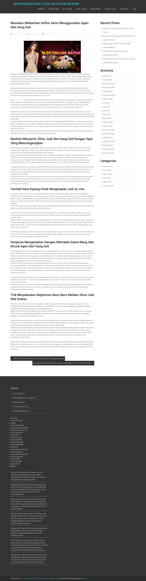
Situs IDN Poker (16, 543)
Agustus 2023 (108, 99)
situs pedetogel (16, 452)
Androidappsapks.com (21, 411)
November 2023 (109, 87)
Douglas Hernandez (33, 34)
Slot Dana (14, 418)
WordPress (84, 578)
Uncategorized (108, 186)
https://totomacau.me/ (19, 430)
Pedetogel (14, 475)
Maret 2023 (107, 118)
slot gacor (14, 447)
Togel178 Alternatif (17, 425)
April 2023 (106, 114)
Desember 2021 (109, 149)
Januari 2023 (107, 126)
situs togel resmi (17, 433)
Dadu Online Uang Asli (18, 487)
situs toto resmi (16, 437)
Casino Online (110, 9)
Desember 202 (108, 153)
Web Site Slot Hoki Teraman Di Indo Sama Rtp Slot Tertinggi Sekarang (38, 359)
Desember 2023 (109, 84)
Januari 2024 (107, 80)
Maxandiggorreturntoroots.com (24, 398)
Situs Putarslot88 (17, 442)
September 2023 (109, 95)
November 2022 (109, 134)
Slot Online (67, 9)
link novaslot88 (16, 440)
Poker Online (95, 9)
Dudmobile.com (19, 393)
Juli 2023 (106, 103)
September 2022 (109, 141)
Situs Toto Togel (17, 420)
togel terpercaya (17, 457)
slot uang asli (19, 100)
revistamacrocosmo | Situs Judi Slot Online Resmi (46, 3)
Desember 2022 (109, 130)
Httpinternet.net (19, 402)
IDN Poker (24, 516)
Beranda (41, 9)
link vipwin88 (15, 459)
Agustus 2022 (108, 145)
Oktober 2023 (108, 91)
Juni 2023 (106, 107)
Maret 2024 (107, 76)
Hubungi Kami (53, 9)
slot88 (13, 423)
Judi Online (123, 9)
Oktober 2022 (108, 138)
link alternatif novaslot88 (19, 428)
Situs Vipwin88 (16, 461)
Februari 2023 (108, 122)
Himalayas (56, 578)
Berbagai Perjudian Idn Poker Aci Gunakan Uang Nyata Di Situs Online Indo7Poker (63, 363)
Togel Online (81, 9)
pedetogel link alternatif (19, 449)
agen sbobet (15, 464)
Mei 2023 (106, 111)
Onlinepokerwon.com (21, 407)
